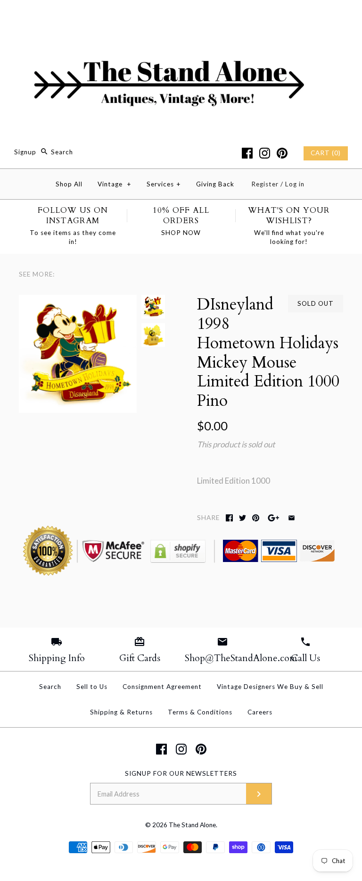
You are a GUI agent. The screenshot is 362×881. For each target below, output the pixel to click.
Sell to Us (91, 686)
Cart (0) (326, 153)
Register (265, 184)
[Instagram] (264, 153)
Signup (25, 152)
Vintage (115, 184)
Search (50, 686)
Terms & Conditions (200, 712)
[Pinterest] (282, 153)
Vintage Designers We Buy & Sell (270, 686)
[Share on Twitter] (242, 517)
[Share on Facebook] (229, 517)
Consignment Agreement (162, 686)
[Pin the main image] (255, 517)
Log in (294, 184)
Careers (259, 712)
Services (164, 184)
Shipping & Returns (121, 712)
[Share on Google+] (273, 517)
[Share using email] (291, 517)
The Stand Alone (192, 825)
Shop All (69, 184)
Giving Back (215, 184)
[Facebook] (247, 153)
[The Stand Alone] (181, 16)
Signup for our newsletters (181, 773)
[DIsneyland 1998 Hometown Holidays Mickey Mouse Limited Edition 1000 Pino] (78, 301)
